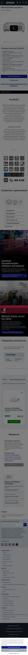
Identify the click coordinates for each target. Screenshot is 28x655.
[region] (14, 646)
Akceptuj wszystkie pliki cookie (14, 647)
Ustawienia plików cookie (14, 653)
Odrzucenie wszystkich (13, 650)
